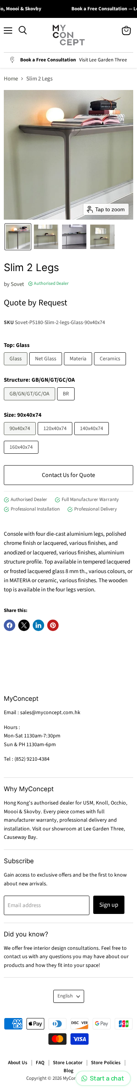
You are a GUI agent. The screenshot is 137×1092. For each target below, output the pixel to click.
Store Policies (106, 1062)
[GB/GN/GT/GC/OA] (30, 402)
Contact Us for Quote (68, 475)
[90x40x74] (21, 437)
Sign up (108, 905)
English (65, 995)
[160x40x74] (22, 456)
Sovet (17, 284)
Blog (68, 1070)
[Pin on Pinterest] (53, 625)
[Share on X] (24, 625)
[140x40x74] (92, 437)
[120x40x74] (56, 437)
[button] (18, 237)
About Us (17, 1062)
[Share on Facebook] (9, 625)
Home (11, 78)
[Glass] (16, 367)
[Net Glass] (46, 367)
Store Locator (68, 1062)
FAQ (40, 1062)
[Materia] (79, 367)
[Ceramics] (111, 367)
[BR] (66, 402)
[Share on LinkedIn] (38, 625)
